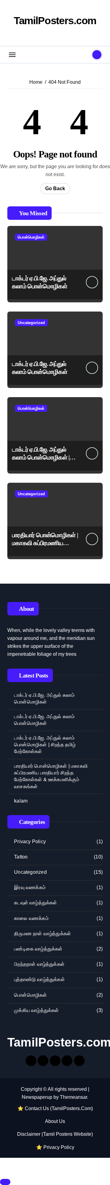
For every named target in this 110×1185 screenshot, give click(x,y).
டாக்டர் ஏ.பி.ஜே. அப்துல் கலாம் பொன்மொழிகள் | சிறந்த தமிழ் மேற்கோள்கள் (43, 457)
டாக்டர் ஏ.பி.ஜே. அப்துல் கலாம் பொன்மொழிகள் (44, 698)
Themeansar (73, 1097)
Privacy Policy (30, 841)
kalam (21, 800)
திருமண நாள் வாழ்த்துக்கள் (42, 933)
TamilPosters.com (55, 20)
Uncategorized (31, 322)
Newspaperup (37, 1097)
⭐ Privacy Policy (55, 1147)
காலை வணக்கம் (31, 918)
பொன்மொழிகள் (31, 237)
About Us (55, 1121)
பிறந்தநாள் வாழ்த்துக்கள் (39, 964)
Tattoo (21, 856)
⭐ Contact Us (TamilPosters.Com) (55, 1108)
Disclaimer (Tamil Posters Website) (55, 1134)
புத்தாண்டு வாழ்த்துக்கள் (39, 979)
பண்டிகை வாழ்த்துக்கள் (38, 948)
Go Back (55, 188)
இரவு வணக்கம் (30, 887)
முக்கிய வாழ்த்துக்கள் (36, 1010)
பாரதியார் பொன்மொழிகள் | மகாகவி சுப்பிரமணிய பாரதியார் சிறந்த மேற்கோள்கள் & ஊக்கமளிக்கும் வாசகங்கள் (51, 776)
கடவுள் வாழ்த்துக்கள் (35, 902)
